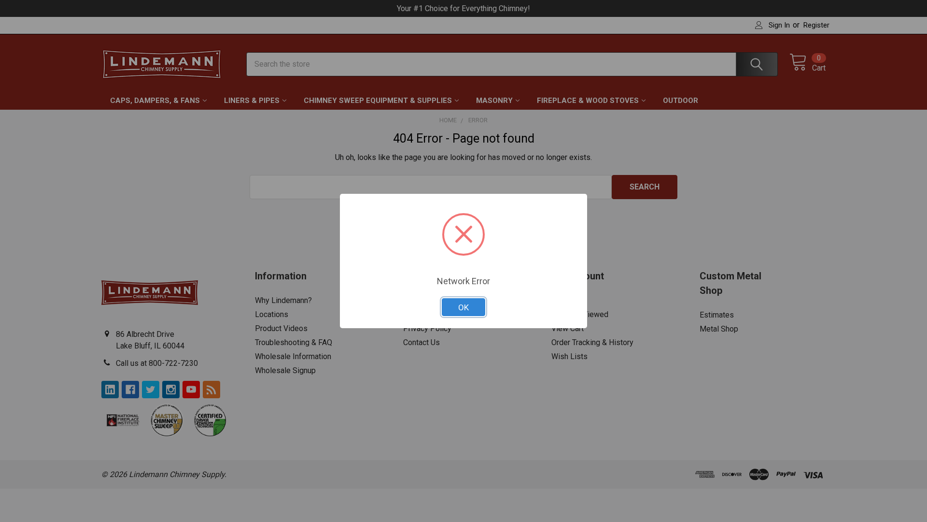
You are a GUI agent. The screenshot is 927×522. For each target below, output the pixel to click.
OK (463, 307)
